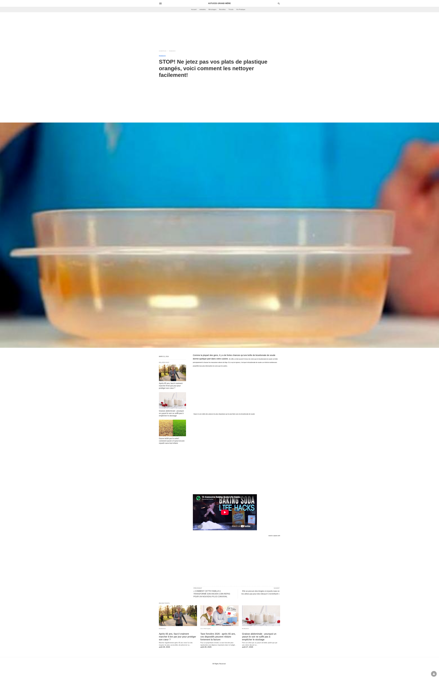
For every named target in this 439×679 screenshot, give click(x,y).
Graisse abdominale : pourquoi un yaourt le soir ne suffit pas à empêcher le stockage (171, 413)
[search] (278, 3)
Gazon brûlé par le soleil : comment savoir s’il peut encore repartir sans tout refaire (172, 440)
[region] (219, 98)
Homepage (162, 51)
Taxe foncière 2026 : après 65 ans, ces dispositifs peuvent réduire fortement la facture (218, 637)
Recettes (222, 9)
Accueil (194, 9)
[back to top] (434, 674)
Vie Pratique (240, 9)
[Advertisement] (219, 30)
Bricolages (212, 9)
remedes (202, 9)
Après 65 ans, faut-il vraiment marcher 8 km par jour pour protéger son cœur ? (170, 385)
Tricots (231, 9)
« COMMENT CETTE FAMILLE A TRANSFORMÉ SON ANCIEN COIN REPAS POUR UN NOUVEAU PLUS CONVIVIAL (211, 594)
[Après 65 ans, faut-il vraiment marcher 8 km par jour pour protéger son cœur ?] (172, 373)
